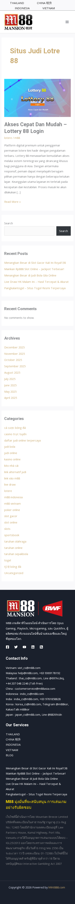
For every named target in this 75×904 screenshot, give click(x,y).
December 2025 (14, 347)
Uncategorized (13, 573)
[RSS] (41, 647)
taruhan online (13, 548)
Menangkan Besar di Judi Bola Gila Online (30, 275)
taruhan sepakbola (16, 554)
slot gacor (10, 516)
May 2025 (10, 391)
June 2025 (10, 385)
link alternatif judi (15, 472)
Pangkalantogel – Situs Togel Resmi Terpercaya (35, 288)
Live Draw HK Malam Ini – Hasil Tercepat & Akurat (36, 282)
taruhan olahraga (15, 541)
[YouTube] (24, 647)
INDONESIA (13, 744)
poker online (12, 510)
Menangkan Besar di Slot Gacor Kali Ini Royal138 (35, 263)
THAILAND (13, 734)
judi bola (9, 446)
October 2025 (13, 360)
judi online (10, 453)
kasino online (12, 459)
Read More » (12, 201)
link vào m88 (12, 478)
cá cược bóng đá (15, 428)
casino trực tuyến (15, 434)
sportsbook (11, 535)
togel (7, 560)
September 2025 (15, 366)
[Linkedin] (33, 647)
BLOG (9, 755)
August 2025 (12, 372)
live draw (10, 484)
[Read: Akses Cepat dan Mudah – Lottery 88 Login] (37, 97)
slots (7, 529)
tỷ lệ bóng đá (12, 566)
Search (8, 223)
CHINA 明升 (13, 739)
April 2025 (10, 398)
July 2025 (9, 379)
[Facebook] (7, 647)
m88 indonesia (13, 497)
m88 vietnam (12, 503)
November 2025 (14, 354)
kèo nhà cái (11, 465)
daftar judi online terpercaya (22, 440)
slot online (10, 522)
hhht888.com (56, 887)
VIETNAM (12, 750)
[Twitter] (16, 647)
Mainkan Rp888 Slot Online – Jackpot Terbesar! (34, 269)
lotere (8, 138)
